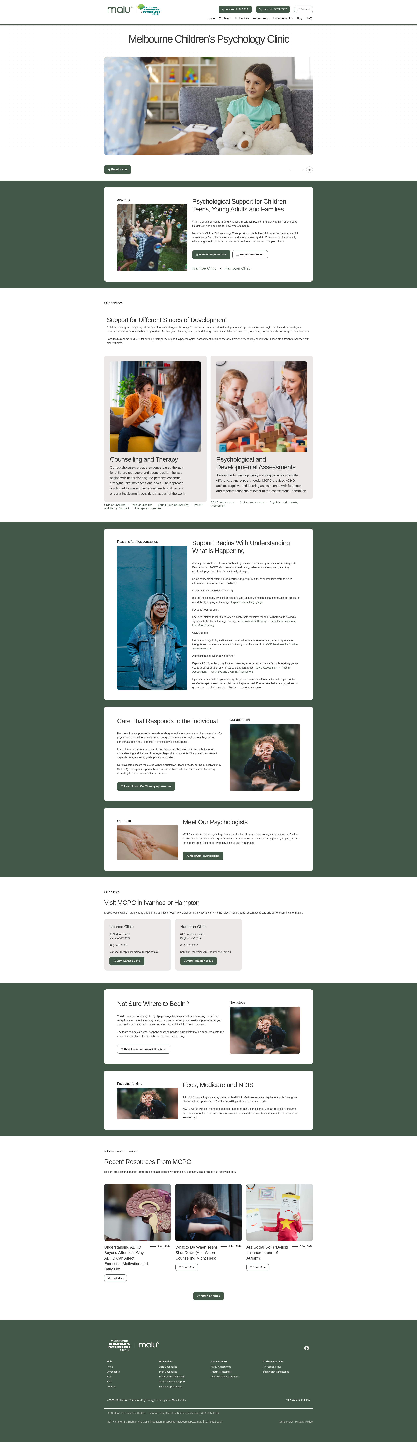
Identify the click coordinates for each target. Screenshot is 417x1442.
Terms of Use (286, 1421)
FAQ (109, 1381)
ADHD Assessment (222, 502)
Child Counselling (114, 505)
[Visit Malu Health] (149, 1345)
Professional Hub (272, 1366)
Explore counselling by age (247, 602)
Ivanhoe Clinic (204, 268)
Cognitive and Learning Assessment (232, 671)
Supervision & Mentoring (276, 1371)
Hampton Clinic (237, 268)
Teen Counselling (141, 505)
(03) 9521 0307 (189, 945)
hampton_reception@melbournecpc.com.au (205, 952)
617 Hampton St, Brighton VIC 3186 (128, 1421)
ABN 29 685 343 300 (298, 1399)
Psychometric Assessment (225, 1376)
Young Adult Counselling (173, 505)
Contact (111, 1386)
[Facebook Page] (309, 169)
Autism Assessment (252, 502)
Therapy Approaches (148, 508)
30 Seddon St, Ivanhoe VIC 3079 (126, 1413)
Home (110, 1366)
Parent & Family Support (172, 1381)
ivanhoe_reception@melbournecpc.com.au (134, 952)
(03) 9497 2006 (118, 945)
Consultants (113, 1371)
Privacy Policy (304, 1421)
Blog (109, 1376)
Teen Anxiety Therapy (253, 621)
